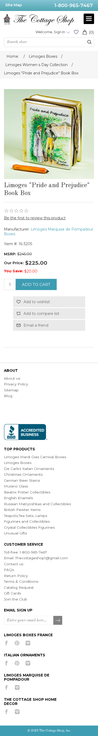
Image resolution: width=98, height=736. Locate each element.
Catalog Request (19, 587)
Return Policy (16, 576)
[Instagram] (27, 643)
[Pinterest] (17, 643)
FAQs (9, 570)
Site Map (13, 5)
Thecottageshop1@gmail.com (41, 558)
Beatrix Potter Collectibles (27, 492)
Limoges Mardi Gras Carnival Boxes (35, 457)
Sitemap (11, 390)
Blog (8, 396)
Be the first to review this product (35, 218)
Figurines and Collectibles (27, 521)
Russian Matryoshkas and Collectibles (37, 504)
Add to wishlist (37, 301)
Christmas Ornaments (23, 474)
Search (89, 42)
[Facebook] (6, 643)
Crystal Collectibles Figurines (29, 527)
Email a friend (36, 325)
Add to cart (36, 284)
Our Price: (14, 263)
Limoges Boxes (17, 463)
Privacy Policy (16, 384)
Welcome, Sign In (50, 32)
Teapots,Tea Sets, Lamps (25, 516)
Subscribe (58, 620)
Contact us (13, 564)
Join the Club (15, 599)
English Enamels (18, 498)
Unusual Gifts (15, 533)
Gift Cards (12, 593)
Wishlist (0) (76, 32)
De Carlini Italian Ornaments (29, 469)
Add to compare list (41, 313)
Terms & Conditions (21, 581)
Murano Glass (16, 486)
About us (12, 378)
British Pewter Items (22, 510)
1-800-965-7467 (73, 5)
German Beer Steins (22, 480)
